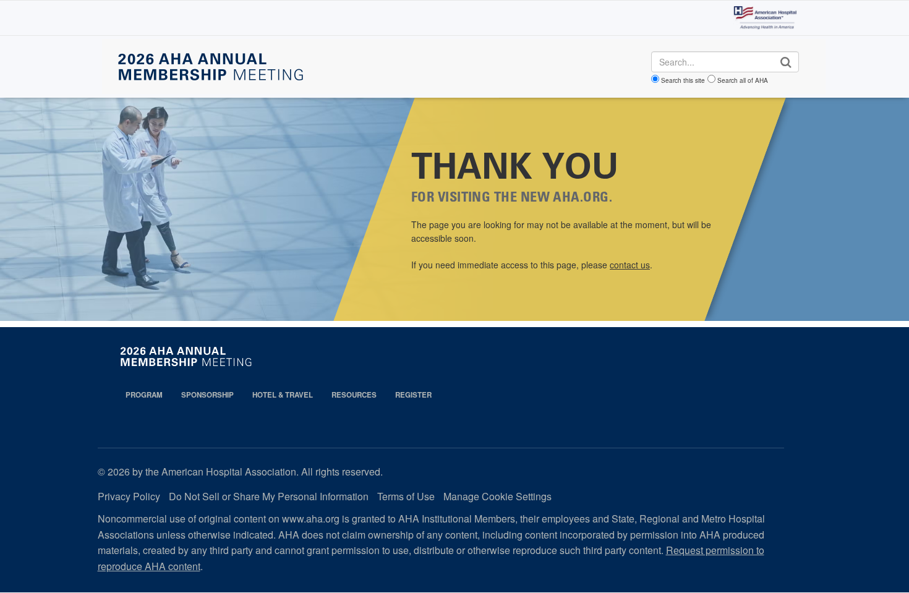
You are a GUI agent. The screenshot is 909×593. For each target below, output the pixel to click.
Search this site (683, 80)
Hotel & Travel (282, 395)
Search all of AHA (742, 80)
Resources (354, 395)
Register (413, 395)
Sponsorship (207, 395)
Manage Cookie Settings (497, 496)
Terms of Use (406, 496)
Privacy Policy (129, 496)
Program (144, 395)
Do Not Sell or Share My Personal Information (269, 496)
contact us (630, 264)
